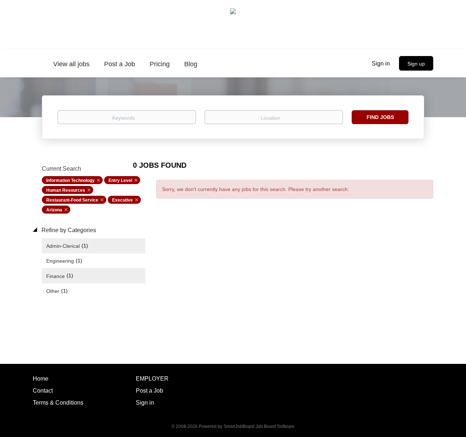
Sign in (381, 63)
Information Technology (70, 180)
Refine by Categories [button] (68, 230)
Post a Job (149, 391)
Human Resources (65, 190)
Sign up (416, 64)
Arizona (54, 209)
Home (40, 379)
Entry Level (120, 180)
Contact (43, 391)
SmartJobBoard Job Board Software (259, 426)
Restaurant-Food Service (72, 200)
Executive (122, 200)
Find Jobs (380, 117)
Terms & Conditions (58, 403)
